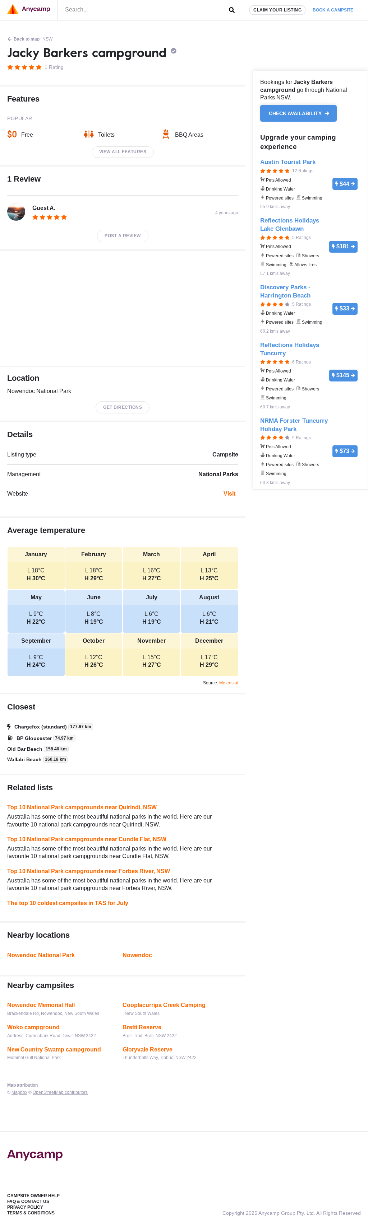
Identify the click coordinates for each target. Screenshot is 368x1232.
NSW (47, 39)
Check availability (296, 113)
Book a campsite (333, 10)
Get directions (122, 407)
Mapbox (19, 1092)
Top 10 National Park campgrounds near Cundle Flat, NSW (86, 839)
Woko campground (33, 1027)
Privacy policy (25, 1207)
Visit (229, 494)
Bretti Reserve (142, 1027)
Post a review (123, 235)
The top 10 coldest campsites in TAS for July (67, 903)
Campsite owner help (33, 1195)
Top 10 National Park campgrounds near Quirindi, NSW (82, 807)
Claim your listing (277, 10)
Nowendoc (137, 955)
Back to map (27, 39)
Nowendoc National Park (41, 955)
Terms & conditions (31, 1212)
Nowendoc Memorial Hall (41, 1005)
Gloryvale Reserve (147, 1049)
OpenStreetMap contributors (60, 1092)
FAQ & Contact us (28, 1201)
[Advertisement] (122, 308)
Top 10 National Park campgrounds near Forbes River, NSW (88, 871)
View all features (123, 151)
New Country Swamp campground (54, 1049)
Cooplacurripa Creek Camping (164, 1005)
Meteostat (228, 682)
